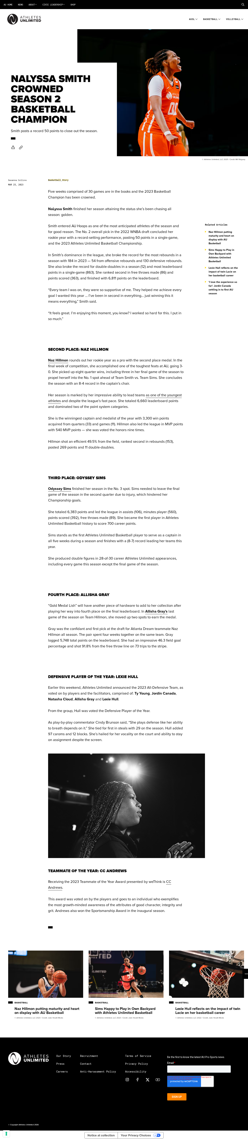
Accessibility (135, 1071)
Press (60, 1063)
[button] (243, 4)
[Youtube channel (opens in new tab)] (158, 1079)
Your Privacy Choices (136, 1135)
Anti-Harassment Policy (98, 1071)
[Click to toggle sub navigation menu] (197, 19)
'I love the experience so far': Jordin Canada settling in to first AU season (223, 287)
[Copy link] (21, 147)
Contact (86, 1063)
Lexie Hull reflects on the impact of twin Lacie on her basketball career (223, 271)
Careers (62, 1071)
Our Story (63, 1056)
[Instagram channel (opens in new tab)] (127, 1079)
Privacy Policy (136, 1063)
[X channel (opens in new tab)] (148, 1079)
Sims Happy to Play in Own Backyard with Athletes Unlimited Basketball (221, 255)
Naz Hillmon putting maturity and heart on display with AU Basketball (221, 237)
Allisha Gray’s (156, 611)
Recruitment (89, 1056)
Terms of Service (138, 1056)
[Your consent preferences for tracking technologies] (6, 1133)
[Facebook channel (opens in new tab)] (137, 1079)
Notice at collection (101, 1135)
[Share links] (13, 147)
